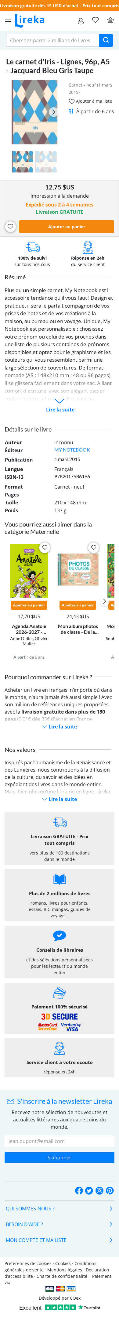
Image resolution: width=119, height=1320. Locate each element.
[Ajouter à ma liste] (10, 226)
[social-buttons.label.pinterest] (110, 1190)
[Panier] (110, 20)
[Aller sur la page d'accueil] (29, 21)
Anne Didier (21, 638)
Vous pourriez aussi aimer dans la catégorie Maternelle (48, 527)
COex (75, 1298)
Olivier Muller (35, 641)
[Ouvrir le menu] (6, 21)
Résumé (15, 277)
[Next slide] (54, 112)
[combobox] (52, 40)
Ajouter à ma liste (93, 101)
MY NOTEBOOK (72, 449)
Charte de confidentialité (62, 1276)
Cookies (63, 1263)
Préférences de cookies (28, 1263)
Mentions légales (64, 1270)
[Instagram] (99, 1190)
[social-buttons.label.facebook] (79, 1190)
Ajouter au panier (66, 227)
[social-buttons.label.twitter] (89, 1190)
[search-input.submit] (106, 40)
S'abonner (59, 1157)
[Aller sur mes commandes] (80, 21)
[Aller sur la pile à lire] (95, 20)
